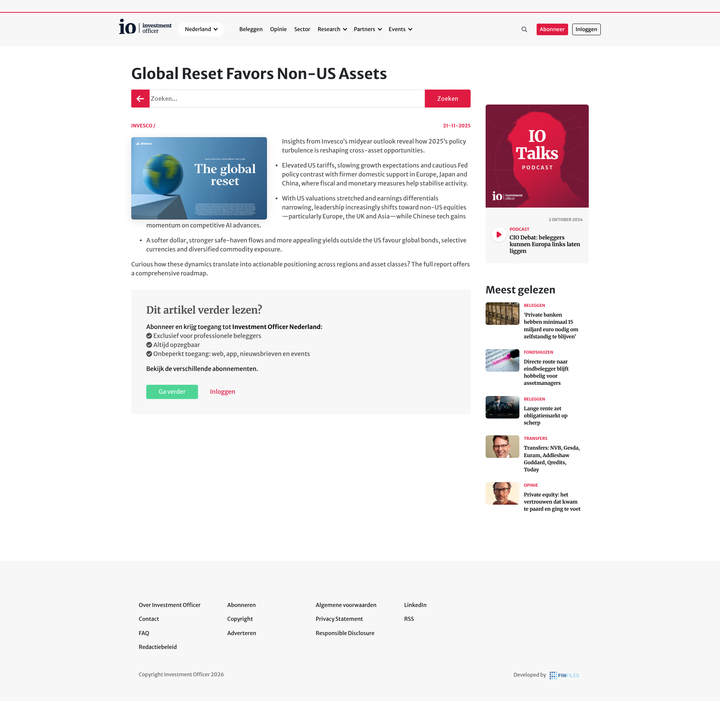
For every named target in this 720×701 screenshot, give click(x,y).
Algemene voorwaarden (346, 605)
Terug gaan (139, 98)
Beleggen (250, 29)
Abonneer (552, 29)
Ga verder (172, 392)
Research (329, 29)
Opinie (278, 29)
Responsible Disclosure (345, 633)
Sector (302, 29)
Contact (149, 619)
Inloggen (586, 29)
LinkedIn (415, 605)
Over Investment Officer (170, 605)
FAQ (144, 633)
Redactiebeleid (158, 647)
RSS (409, 619)
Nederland (198, 29)
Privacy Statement (339, 619)
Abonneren (241, 605)
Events (397, 29)
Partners (364, 29)
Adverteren (241, 633)
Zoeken (525, 30)
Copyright (240, 619)
